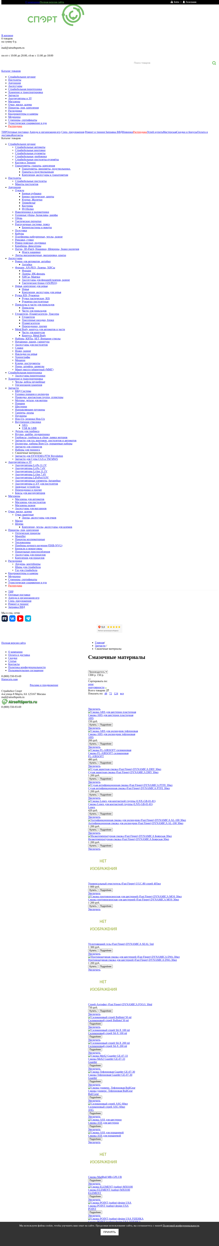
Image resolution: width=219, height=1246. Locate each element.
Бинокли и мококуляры (28, 548)
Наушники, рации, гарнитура (32, 341)
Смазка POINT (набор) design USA (108, 1205)
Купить (93, 724)
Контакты (17, 135)
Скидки (12, 658)
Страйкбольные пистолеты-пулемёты (37, 159)
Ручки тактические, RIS (36, 298)
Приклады (28, 307)
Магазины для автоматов (29, 499)
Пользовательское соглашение (25, 670)
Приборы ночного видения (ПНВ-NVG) (38, 545)
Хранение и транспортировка (25, 92)
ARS (91, 718)
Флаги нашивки (31, 252)
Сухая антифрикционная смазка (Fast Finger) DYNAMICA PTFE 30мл (129, 788)
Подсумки (21, 230)
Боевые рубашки (31, 193)
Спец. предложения (72, 132)
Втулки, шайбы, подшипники (32, 434)
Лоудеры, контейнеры (28, 564)
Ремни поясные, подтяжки (30, 242)
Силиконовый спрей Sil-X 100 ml (107, 1033)
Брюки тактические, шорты (38, 196)
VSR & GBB (29, 428)
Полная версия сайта (52, 2)
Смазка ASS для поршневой (104, 1135)
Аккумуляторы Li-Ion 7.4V (30, 474)
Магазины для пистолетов (30, 502)
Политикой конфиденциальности (181, 1225)
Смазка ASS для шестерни (103, 1122)
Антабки (27, 264)
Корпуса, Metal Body (34, 335)
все (122, 693)
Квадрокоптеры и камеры (23, 113)
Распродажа (15, 126)
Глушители (28, 316)
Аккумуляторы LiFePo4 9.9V (32, 477)
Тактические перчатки (28, 221)
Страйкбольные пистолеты (31, 181)
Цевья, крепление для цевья (31, 286)
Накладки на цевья (26, 354)
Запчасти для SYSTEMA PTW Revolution (39, 455)
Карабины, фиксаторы (28, 245)
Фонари (26, 270)
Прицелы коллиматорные (30, 539)
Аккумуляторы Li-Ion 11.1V (31, 471)
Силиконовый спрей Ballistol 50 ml (108, 1020)
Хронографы (22, 357)
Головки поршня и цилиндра (32, 394)
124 (116, 693)
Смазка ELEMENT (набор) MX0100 (109, 1189)
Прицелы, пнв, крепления (23, 107)
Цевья (25, 289)
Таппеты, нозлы (24, 412)
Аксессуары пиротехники (30, 375)
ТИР (4, 132)
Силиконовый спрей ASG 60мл (106, 1106)
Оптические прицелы (27, 533)
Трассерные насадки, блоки (38, 320)
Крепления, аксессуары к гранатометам (45, 174)
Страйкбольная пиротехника (25, 89)
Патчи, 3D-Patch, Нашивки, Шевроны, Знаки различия (47, 249)
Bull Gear (93, 1093)
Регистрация (191, 2)
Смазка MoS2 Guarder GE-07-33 (106, 1058)
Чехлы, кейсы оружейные (30, 381)
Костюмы (27, 205)
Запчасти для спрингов (28, 446)
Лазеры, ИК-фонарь (33, 273)
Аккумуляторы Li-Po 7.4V (30, 468)
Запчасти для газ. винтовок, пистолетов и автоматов (45, 440)
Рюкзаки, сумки (24, 239)
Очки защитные (24, 514)
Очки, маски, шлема (20, 104)
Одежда (19, 190)
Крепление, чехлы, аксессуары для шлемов (47, 526)
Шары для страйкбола (28, 567)
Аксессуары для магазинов (31, 508)
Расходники (15, 110)
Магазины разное (25, 505)
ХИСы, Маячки (31, 276)
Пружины (21, 415)
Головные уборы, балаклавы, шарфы (36, 215)
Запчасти (13, 95)
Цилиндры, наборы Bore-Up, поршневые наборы (43, 443)
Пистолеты (14, 79)
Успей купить (155, 132)
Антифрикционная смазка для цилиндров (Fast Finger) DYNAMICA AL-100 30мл (135, 823)
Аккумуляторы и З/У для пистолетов (36, 483)
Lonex (91, 807)
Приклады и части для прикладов (34, 304)
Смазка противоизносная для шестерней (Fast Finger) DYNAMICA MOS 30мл (133, 899)
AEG (25, 425)
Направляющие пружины (30, 409)
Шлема (19, 523)
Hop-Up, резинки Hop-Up (30, 418)
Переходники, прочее (34, 326)
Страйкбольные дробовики (31, 156)
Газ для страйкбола (26, 570)
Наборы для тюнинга (27, 449)
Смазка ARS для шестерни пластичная (110, 715)
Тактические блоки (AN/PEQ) (39, 283)
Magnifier (20, 536)
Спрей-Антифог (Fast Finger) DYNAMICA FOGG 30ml (120, 1004)
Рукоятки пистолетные (35, 301)
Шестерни (21, 406)
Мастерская (169, 132)
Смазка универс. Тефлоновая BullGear (110, 1090)
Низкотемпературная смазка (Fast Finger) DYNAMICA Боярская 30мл (128, 839)
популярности (96, 687)
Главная (99, 642)
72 (110, 693)
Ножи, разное (23, 350)
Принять (109, 1232)
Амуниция (14, 82)
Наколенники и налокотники (32, 211)
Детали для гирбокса (27, 431)
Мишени (20, 360)
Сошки (19, 347)
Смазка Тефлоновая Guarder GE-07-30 (110, 1074)
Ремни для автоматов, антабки (33, 261)
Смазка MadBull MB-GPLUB (105, 1176)
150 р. (100, 675)
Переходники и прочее (28, 489)
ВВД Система (23, 391)
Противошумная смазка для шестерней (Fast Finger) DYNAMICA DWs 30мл (132, 959)
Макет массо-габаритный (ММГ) (34, 369)
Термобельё (28, 202)
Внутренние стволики (28, 421)
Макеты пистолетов (26, 184)
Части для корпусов (33, 332)
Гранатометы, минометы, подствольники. (46, 168)
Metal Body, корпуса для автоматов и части (40, 329)
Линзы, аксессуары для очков (39, 517)
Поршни (20, 403)
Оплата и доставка (19, 654)
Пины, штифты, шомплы (29, 366)
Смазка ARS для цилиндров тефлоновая (111, 734)
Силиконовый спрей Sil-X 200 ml (107, 1046)
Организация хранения (28, 384)
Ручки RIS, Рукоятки (27, 295)
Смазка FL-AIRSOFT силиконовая (108, 753)
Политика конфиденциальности (27, 667)
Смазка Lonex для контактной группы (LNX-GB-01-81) (120, 804)
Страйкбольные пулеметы (30, 153)
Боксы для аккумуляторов (30, 493)
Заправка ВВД (114, 132)
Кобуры (19, 233)
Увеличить (94, 708)
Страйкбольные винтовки (30, 150)
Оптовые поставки (18, 132)
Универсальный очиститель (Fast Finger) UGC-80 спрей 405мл (124, 883)
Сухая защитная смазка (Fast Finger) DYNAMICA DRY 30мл (123, 772)
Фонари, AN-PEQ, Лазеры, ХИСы (35, 267)
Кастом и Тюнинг (25, 162)
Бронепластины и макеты (37, 227)
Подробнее (105, 724)
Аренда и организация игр (45, 132)
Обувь (18, 218)
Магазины (14, 101)
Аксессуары (15, 86)
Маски (19, 520)
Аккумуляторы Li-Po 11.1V (31, 465)
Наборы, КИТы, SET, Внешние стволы (38, 338)
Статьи (12, 661)
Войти (176, 2)
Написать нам (9, 679)
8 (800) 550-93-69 (19, 52)
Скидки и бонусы (186, 132)
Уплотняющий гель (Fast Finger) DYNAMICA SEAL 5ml (121, 944)
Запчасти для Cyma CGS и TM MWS (36, 459)
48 (105, 693)
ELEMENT (94, 1192)
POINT (92, 1208)
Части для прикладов (34, 310)
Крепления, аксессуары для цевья (41, 292)
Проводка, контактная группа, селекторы (39, 397)
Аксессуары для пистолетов (31, 344)
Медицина (14, 116)
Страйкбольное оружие (22, 76)
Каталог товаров (11, 70)
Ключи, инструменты (27, 363)
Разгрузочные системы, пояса (32, 224)
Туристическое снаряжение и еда (27, 123)
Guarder (92, 1062)
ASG (91, 1109)
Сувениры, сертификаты (22, 120)
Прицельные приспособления (32, 551)
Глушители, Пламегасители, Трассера (37, 313)
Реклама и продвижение (44, 685)
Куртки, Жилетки (32, 199)
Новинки (127, 132)
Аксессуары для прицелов (30, 554)
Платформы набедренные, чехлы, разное (39, 236)
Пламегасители (31, 323)
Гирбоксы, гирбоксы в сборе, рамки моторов (41, 437)
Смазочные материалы (28, 452)
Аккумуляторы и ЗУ (20, 98)
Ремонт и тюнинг (95, 132)
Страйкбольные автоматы (30, 147)
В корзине (7, 35)
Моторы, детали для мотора (31, 400)
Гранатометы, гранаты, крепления (35, 165)
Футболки (28, 208)
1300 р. (92, 675)
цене (91, 684)
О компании (32, 2)
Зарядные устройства (27, 486)
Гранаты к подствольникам (38, 171)
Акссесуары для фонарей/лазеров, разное (46, 279)
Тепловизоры (23, 542)
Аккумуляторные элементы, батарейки (38, 480)
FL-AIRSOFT (96, 756)
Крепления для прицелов (29, 557)
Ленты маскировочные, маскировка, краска (40, 255)
